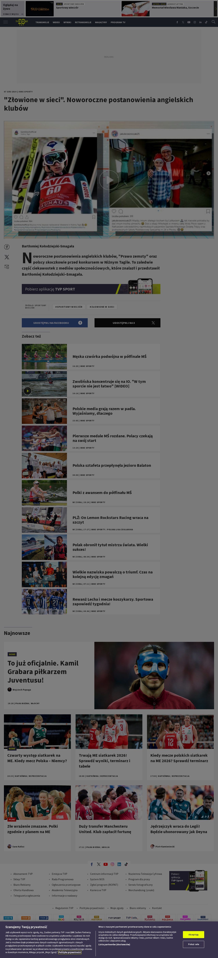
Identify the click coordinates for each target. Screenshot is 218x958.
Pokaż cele (193, 944)
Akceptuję (194, 934)
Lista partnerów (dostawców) (114, 944)
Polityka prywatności (70, 952)
